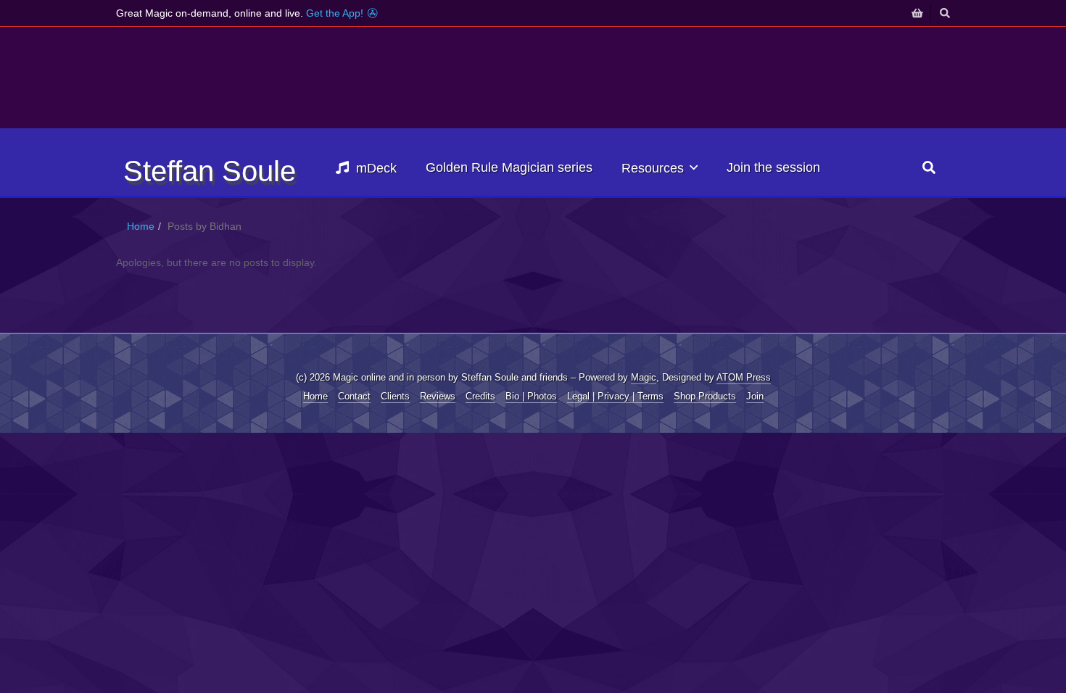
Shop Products (705, 396)
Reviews (437, 396)
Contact (354, 396)
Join (755, 396)
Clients (395, 396)
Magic (643, 377)
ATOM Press (743, 377)
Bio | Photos (531, 396)
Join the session (773, 167)
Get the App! (336, 13)
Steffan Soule (209, 171)
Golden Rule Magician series (509, 167)
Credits (480, 396)
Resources (652, 168)
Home (140, 226)
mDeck (376, 168)
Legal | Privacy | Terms (615, 396)
